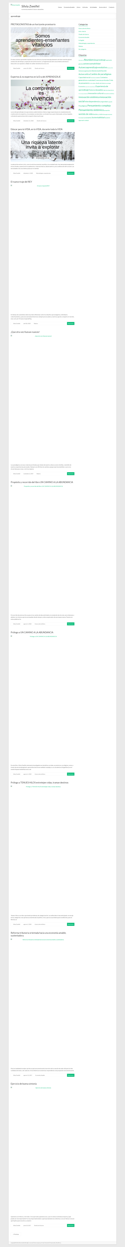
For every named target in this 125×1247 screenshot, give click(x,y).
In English (81, 40)
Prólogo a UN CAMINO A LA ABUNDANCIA (32, 632)
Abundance (81, 60)
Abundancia (90, 59)
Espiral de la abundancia (90, 86)
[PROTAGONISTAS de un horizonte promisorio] (42, 28)
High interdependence (108, 90)
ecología (108, 83)
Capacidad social (84, 77)
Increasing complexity (83, 93)
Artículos (85, 7)
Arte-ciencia (82, 31)
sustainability (87, 117)
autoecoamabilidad (92, 63)
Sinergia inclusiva (107, 114)
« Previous (16, 1234)
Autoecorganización (85, 71)
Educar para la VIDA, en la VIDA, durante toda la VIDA (36, 129)
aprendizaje (101, 60)
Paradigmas (83, 106)
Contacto (111, 7)
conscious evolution (95, 77)
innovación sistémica (89, 97)
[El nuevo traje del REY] (42, 186)
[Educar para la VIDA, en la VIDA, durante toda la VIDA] (42, 133)
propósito (107, 110)
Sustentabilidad (98, 117)
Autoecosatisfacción (99, 71)
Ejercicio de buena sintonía (24, 1083)
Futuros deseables (96, 90)
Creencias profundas (102, 80)
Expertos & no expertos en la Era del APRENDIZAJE (36, 76)
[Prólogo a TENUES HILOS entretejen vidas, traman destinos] (42, 786)
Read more (71, 68)
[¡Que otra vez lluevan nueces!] (42, 336)
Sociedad (81, 117)
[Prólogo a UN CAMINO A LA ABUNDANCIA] (42, 636)
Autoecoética (84, 74)
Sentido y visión (98, 114)
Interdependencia (92, 101)
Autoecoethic (110, 67)
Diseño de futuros (39, 68)
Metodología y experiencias (43, 173)
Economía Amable (69, 7)
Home (60, 7)
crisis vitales (93, 83)
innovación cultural (95, 93)
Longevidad (103, 102)
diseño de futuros (101, 83)
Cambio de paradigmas (100, 74)
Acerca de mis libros (40, 624)
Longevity (110, 101)
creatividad (91, 80)
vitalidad (86, 120)
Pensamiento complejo (99, 105)
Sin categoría (82, 49)
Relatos (36, 323)
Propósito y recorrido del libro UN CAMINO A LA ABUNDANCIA (42, 482)
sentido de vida (86, 114)
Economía (82, 86)
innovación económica (109, 93)
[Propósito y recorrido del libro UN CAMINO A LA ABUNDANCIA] (42, 486)
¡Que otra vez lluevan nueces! (25, 332)
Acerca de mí (103, 7)
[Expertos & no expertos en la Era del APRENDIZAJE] (42, 81)
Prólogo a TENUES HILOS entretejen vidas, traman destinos (39, 782)
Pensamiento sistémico (91, 109)
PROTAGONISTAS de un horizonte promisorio (33, 24)
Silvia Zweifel (30, 6)
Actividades (93, 7)
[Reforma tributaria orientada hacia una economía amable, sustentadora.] (42, 939)
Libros (78, 7)
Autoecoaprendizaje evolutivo (93, 67)
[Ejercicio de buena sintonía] (42, 1088)
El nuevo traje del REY (21, 181)
